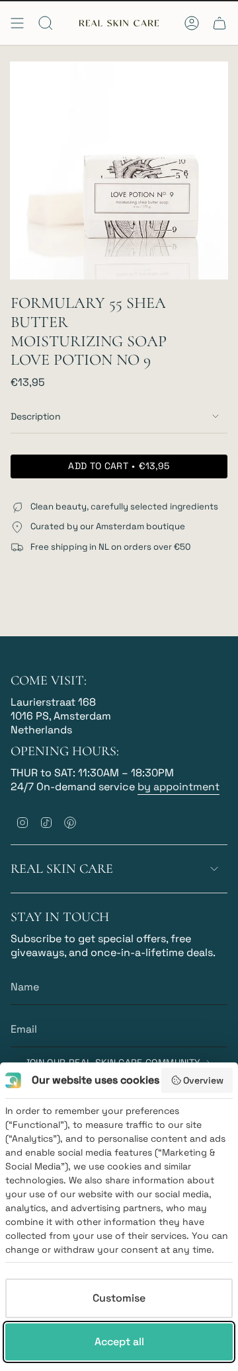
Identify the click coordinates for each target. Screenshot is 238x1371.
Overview (203, 1080)
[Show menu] (17, 23)
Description (36, 416)
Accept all (119, 1342)
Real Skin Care (62, 869)
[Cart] (219, 23)
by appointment (178, 787)
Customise (119, 1298)
